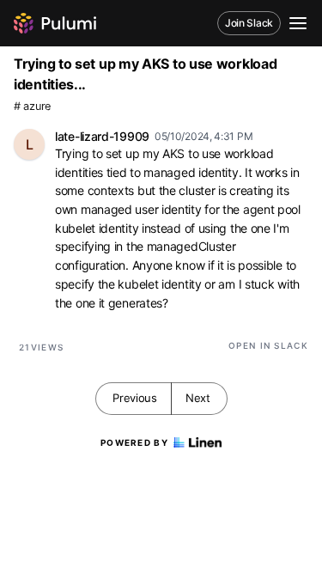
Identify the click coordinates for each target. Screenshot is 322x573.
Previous (134, 398)
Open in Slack (268, 345)
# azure (32, 106)
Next (197, 398)
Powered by (134, 442)
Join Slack (249, 22)
